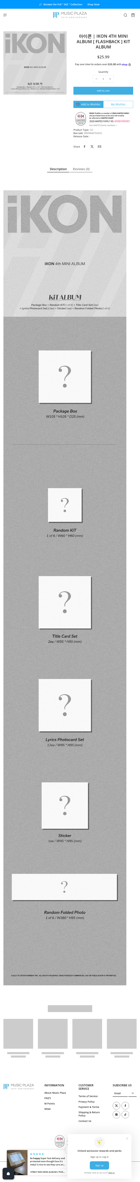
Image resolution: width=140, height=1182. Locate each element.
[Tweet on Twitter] (92, 146)
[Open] (8, 1173)
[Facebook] (125, 1105)
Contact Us (85, 1121)
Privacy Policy (87, 1101)
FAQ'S (47, 1098)
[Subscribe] (132, 1093)
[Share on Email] (99, 146)
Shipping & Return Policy (89, 1114)
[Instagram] (116, 1114)
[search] (125, 14)
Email (117, 1093)
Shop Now (93, 4)
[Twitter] (116, 1105)
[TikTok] (125, 1114)
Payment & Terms (89, 1107)
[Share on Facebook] (84, 146)
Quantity (103, 71)
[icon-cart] (133, 14)
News (47, 1108)
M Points (49, 1103)
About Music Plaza (55, 1092)
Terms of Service (88, 1096)
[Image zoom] (35, 63)
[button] (103, 91)
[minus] (96, 78)
